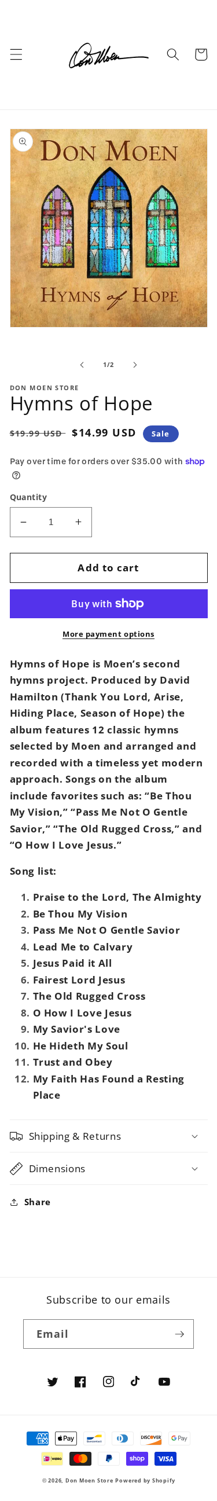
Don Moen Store (89, 1480)
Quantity (28, 496)
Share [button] (37, 1202)
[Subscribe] (179, 1334)
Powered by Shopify (145, 1480)
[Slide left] (81, 364)
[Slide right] (135, 364)
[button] (16, 54)
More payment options (108, 634)
